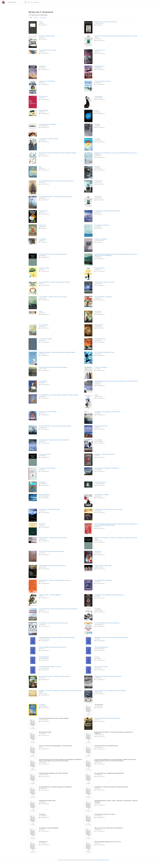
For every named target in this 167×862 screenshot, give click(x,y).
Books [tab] (31, 17)
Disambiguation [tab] (43, 17)
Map (29, 2)
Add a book (36, 2)
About (32, 2)
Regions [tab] (36, 17)
